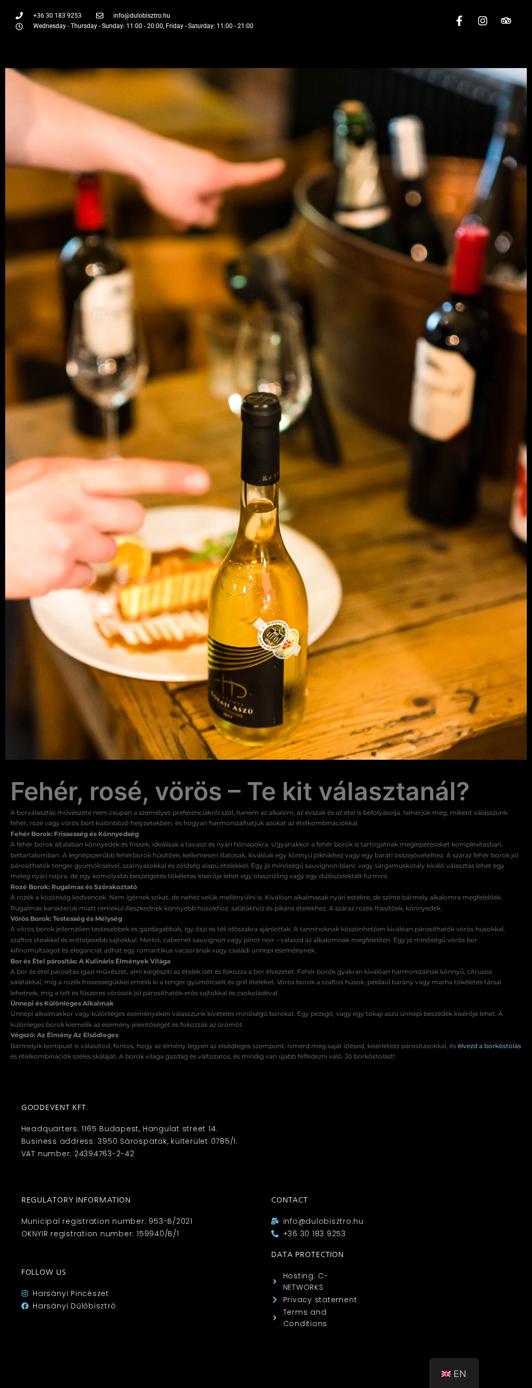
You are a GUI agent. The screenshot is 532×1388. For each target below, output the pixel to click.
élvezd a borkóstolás (489, 1046)
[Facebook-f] (459, 20)
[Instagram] (482, 20)
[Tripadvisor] (506, 20)
